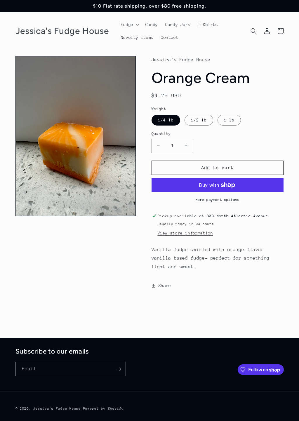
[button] (129, 24)
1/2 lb (199, 120)
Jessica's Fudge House (57, 408)
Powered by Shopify (103, 408)
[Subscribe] (118, 369)
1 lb (229, 120)
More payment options (218, 200)
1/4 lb (166, 120)
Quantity (161, 133)
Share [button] (165, 285)
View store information (185, 233)
